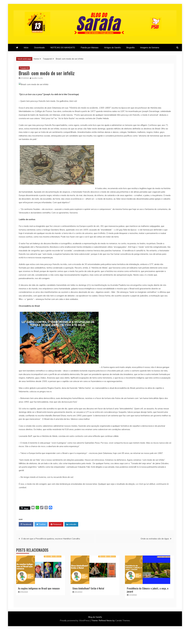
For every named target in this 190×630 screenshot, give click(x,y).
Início (26, 47)
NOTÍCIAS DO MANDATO (62, 47)
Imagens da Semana (149, 47)
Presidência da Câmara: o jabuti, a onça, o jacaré (147, 590)
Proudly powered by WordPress (75, 620)
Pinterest (56, 524)
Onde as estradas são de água (155, 538)
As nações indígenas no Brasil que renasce (39, 588)
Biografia (130, 47)
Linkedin (72, 524)
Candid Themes (122, 620)
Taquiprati (24, 68)
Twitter (42, 524)
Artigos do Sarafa (112, 47)
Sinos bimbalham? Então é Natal (88, 588)
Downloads (39, 47)
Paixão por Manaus (89, 47)
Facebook (26, 524)
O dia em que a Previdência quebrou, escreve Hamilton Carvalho (50, 538)
